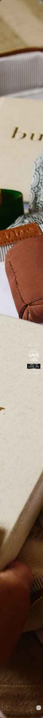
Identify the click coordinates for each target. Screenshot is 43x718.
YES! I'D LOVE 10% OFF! (34, 366)
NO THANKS (33, 373)
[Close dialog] (40, 2)
